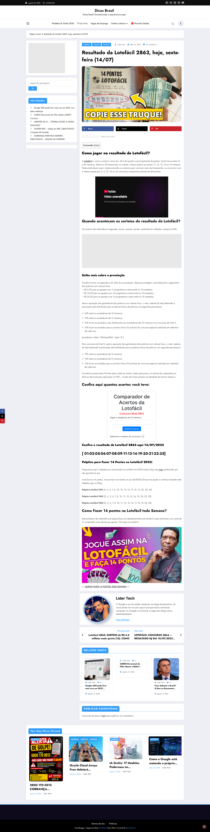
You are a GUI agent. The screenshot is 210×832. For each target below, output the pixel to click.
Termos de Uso (98, 823)
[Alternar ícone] (28, 24)
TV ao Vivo (82, 23)
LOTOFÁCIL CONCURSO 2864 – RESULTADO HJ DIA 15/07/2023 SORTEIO (153, 636)
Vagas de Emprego (99, 23)
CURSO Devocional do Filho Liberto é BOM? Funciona (130, 665)
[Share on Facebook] (2, 411)
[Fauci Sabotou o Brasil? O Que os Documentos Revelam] (166, 668)
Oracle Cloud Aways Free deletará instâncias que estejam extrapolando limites (84, 767)
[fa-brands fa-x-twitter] (170, 2)
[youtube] (182, 2)
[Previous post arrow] (82, 635)
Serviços (93, 739)
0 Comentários (151, 44)
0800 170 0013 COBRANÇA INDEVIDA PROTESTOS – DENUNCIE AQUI (41, 787)
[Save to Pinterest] (2, 420)
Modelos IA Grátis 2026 (63, 23)
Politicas (113, 823)
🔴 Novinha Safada (140, 23)
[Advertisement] (46, 58)
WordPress (103, 828)
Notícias (106, 44)
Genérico (34, 739)
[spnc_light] (181, 23)
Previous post (123, 631)
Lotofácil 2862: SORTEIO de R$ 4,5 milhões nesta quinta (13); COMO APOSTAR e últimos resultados (108, 636)
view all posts (123, 620)
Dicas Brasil (104, 10)
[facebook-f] (166, 2)
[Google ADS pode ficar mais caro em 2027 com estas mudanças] (97, 668)
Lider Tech (121, 44)
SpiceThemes (130, 828)
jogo (161, 469)
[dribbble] (174, 2)
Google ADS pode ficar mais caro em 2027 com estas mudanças (96, 687)
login (103, 715)
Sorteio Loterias (118, 23)
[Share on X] (2, 416)
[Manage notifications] (204, 827)
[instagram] (178, 2)
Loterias (96, 44)
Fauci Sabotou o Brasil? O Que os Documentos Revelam (165, 687)
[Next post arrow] (181, 635)
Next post (138, 631)
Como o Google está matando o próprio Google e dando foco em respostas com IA (163, 761)
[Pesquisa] (173, 24)
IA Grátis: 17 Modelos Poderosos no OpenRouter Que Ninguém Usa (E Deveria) (124, 765)
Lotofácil (87, 44)
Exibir (96, 145)
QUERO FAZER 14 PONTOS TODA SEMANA (105, 586)
